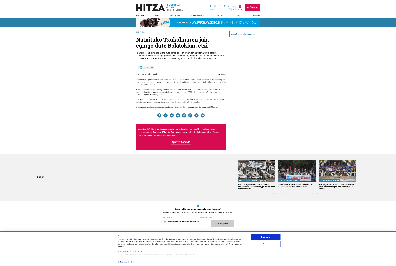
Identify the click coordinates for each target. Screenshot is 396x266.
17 (225, 74)
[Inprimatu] (203, 115)
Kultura (140, 32)
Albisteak (140, 15)
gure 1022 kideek (131, 239)
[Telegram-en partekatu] (184, 115)
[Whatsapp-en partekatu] (190, 115)
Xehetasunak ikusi (125, 262)
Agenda (157, 15)
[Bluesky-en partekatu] (178, 115)
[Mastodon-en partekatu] (172, 115)
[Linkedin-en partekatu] (196, 115)
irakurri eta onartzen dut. (183, 222)
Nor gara (256, 15)
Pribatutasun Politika (174, 222)
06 (223, 74)
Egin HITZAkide (181, 142)
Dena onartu (265, 237)
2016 (219, 74)
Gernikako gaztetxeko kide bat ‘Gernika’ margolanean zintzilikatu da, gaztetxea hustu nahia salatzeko (256, 186)
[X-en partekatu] (165, 115)
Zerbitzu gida (220, 15)
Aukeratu (264, 244)
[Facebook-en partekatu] (159, 115)
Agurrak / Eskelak (197, 15)
